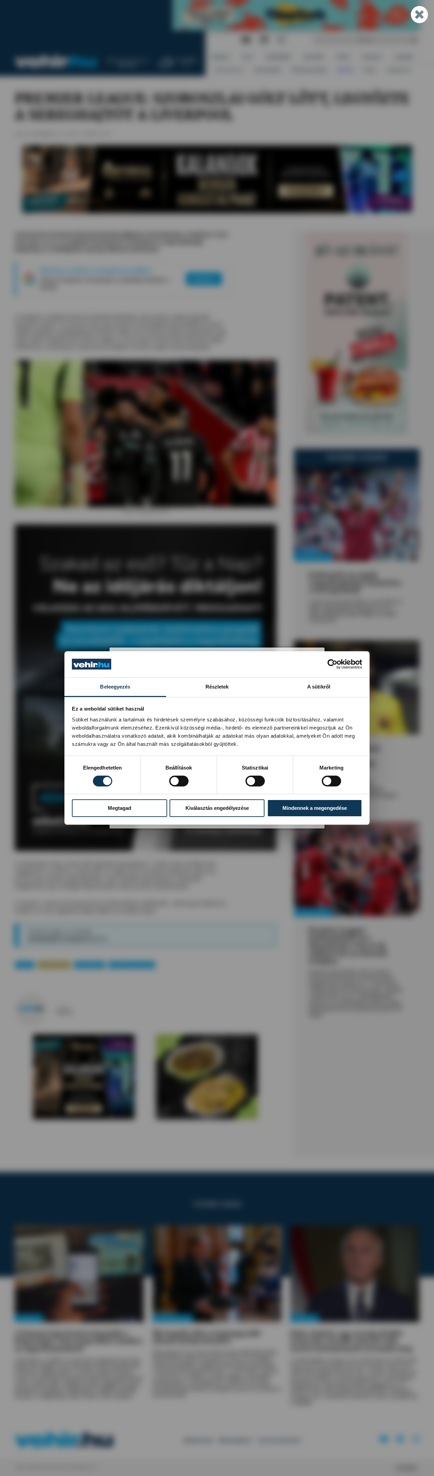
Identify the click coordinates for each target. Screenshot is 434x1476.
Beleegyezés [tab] (115, 687)
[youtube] (246, 40)
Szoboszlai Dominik (132, 965)
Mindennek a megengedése (314, 808)
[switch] (179, 781)
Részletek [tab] (217, 687)
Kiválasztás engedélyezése (217, 808)
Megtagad (119, 808)
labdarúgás (89, 965)
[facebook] (264, 40)
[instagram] (281, 40)
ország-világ (54, 965)
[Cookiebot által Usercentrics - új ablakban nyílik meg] (332, 664)
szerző (62, 1005)
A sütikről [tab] (318, 687)
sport (24, 965)
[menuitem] (221, 57)
